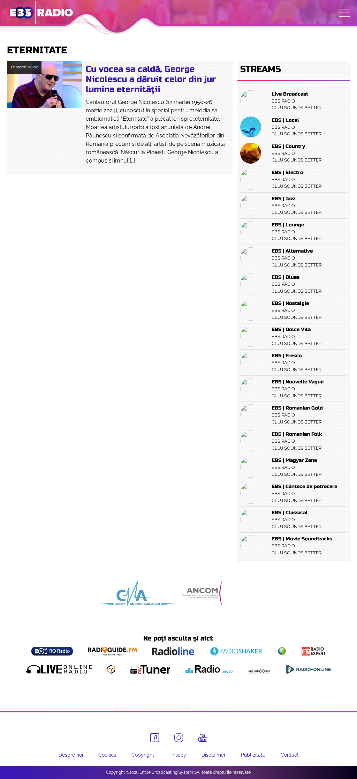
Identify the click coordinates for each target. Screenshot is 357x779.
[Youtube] (202, 738)
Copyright (142, 755)
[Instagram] (178, 737)
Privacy (177, 755)
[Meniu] (344, 13)
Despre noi (71, 755)
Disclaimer (214, 755)
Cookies (107, 755)
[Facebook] (154, 737)
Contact (290, 755)
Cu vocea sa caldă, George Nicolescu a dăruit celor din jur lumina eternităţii (151, 79)
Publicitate (253, 755)
